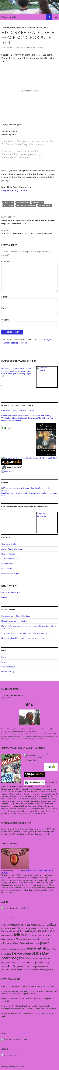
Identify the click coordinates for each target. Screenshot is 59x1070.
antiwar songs (23, 928)
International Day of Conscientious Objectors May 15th (25, 633)
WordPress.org (7, 671)
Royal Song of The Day (32, 28)
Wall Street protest (18, 969)
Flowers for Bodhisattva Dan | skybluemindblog (21, 1006)
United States (42, 967)
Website (5, 319)
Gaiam (4, 597)
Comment (6, 261)
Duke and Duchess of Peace (45, 931)
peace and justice (8, 949)
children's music (48, 928)
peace (45, 943)
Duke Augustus (7, 935)
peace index (20, 949)
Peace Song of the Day (26, 205)
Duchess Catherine (8, 931)
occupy (46, 939)
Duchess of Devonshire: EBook (17, 405)
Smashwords (22, 808)
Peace (18, 28)
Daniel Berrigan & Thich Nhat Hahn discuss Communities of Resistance (28, 1007)
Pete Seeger (26, 958)
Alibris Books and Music (11, 592)
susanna (21, 48)
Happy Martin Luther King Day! (14, 621)
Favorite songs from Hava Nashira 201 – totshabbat (23, 991)
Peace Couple (8, 16)
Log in (3, 657)
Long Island (47, 935)
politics (35, 958)
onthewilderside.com (10, 559)
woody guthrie (46, 969)
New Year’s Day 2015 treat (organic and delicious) (22, 638)
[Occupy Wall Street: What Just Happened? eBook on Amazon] (34, 774)
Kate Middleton (37, 935)
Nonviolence (37, 939)
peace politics (51, 949)
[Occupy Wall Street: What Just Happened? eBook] (34, 782)
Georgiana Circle (8, 544)
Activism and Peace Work (22, 924)
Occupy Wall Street (15, 943)
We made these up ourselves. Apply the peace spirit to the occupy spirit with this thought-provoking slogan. (16, 371)
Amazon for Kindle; (36, 806)
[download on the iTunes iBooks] (29, 458)
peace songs (10, 958)
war (28, 969)
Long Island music (8, 939)
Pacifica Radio (7, 563)
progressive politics (8, 962)
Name (4, 296)
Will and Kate (34, 969)
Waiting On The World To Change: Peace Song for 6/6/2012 (26, 232)
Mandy (4, 1013)
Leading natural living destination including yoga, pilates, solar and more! (29, 494)
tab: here (14, 190)
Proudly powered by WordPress (12, 1067)
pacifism (37, 944)
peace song (6, 954)
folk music (22, 934)
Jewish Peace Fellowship (11, 549)
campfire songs (36, 928)
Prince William (44, 958)
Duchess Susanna (24, 931)
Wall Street (6, 969)
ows (31, 943)
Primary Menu (55, 17)
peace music (8, 205)
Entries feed (6, 662)
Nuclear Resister (8, 554)
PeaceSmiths (6, 568)
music (19, 938)
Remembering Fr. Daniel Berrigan (15, 616)
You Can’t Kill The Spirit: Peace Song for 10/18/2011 (32, 986)
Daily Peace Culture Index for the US (39, 734)
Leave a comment (36, 48)
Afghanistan (41, 925)
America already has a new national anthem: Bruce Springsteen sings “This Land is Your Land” (28, 220)
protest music (45, 205)
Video (45, 28)
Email (4, 308)
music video (27, 939)
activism (5, 924)
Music (12, 28)
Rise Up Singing (12, 966)
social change (30, 966)
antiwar (5, 28)
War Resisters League (10, 573)
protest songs (42, 962)
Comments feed (8, 667)
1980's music (8, 202)
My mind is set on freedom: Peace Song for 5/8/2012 (29, 992)
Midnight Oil (38, 202)
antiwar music (23, 202)
